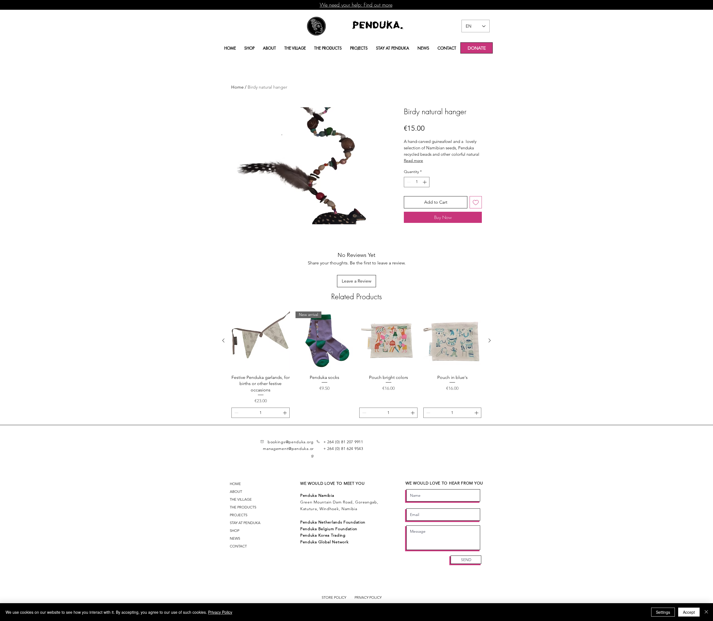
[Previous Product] (223, 340)
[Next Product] (489, 340)
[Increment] (425, 182)
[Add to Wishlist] (476, 202)
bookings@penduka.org (291, 441)
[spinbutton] (417, 182)
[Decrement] (408, 182)
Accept (689, 612)
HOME (235, 484)
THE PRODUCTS (243, 507)
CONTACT (238, 546)
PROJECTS (238, 515)
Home (237, 87)
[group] (356, 371)
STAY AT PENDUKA (245, 523)
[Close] (706, 612)
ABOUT (236, 492)
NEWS (235, 538)
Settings (663, 612)
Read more (413, 160)
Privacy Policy (220, 612)
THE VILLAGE (241, 499)
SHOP (234, 531)
